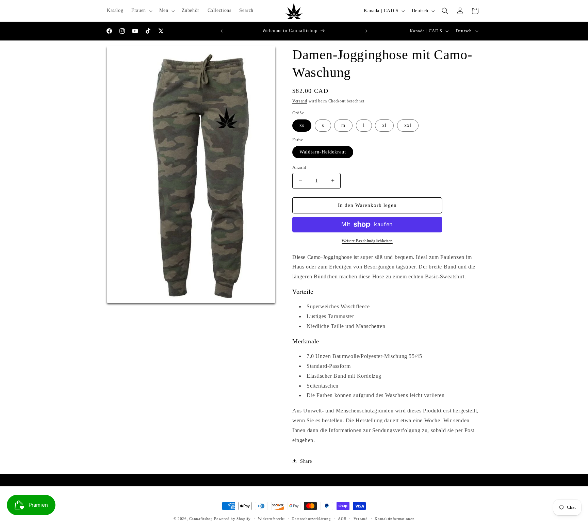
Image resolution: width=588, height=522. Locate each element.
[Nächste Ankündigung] (366, 31)
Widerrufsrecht (271, 518)
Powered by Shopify (232, 519)
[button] (141, 10)
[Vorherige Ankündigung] (221, 31)
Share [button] (306, 461)
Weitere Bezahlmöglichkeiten (367, 241)
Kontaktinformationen (394, 518)
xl (384, 125)
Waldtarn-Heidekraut (322, 151)
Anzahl (299, 167)
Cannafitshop (201, 519)
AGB (342, 518)
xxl (407, 125)
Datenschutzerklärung (311, 518)
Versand (299, 101)
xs (301, 125)
